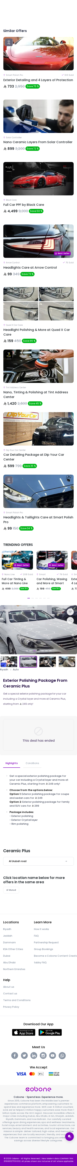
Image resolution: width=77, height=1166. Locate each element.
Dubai (6, 955)
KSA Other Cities (13, 949)
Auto (16, 669)
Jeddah (7, 935)
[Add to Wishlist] (70, 611)
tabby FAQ (40, 962)
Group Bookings (43, 949)
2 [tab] (32, 598)
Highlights (12, 763)
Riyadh (4, 669)
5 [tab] (44, 598)
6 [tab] (48, 598)
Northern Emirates (14, 969)
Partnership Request (46, 942)
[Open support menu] (69, 1136)
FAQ (36, 935)
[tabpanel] (17, 575)
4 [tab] (40, 598)
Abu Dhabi (9, 962)
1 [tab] (28, 598)
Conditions (32, 763)
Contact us (10, 993)
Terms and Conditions (17, 1000)
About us (8, 986)
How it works (41, 929)
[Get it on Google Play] (50, 1032)
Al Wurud (11, 890)
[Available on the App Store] (23, 1032)
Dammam (9, 942)
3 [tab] (36, 598)
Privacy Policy (11, 1007)
